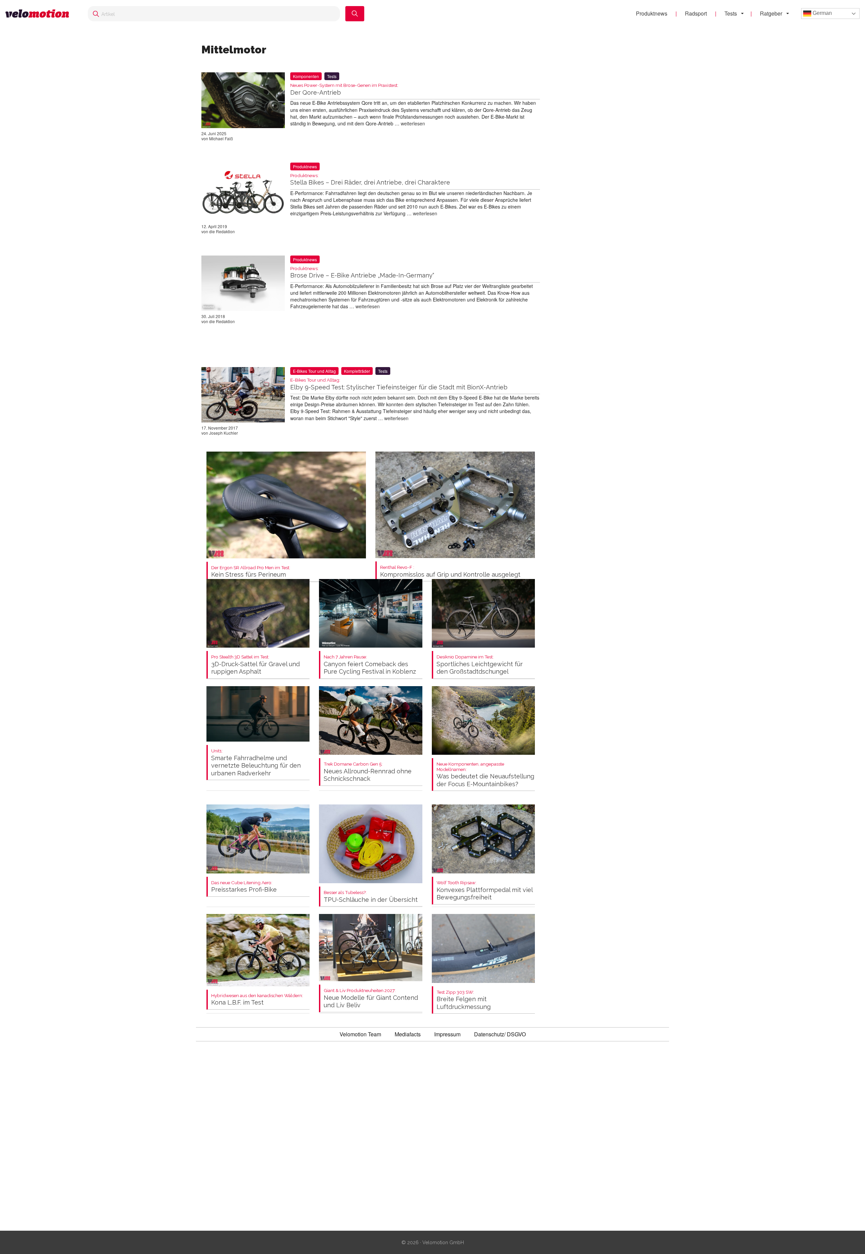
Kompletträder (357, 371)
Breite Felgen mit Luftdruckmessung (464, 1000)
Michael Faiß (221, 138)
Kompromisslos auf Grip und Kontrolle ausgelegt (450, 571)
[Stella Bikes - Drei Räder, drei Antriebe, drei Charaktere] (243, 193)
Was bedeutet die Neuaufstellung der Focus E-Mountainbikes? (485, 775)
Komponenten (306, 76)
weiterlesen (413, 123)
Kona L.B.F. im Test (257, 999)
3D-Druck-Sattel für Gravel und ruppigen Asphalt (255, 664)
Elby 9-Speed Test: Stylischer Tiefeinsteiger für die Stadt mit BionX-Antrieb (399, 384)
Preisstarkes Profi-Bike (244, 886)
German (821, 13)
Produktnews (651, 13)
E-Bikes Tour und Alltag (314, 371)
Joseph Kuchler (223, 433)
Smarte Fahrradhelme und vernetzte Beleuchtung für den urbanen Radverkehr (256, 762)
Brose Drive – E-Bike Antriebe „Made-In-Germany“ (362, 272)
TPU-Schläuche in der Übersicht (371, 896)
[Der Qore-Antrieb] (243, 101)
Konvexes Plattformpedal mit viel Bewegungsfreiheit (485, 890)
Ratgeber (771, 13)
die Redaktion (222, 231)
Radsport (696, 13)
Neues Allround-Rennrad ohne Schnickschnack (368, 772)
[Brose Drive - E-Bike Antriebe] (243, 285)
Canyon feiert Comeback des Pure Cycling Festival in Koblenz (370, 664)
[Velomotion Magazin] (39, 13)
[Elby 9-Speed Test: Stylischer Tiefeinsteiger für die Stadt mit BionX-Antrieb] (243, 396)
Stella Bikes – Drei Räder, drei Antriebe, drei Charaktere (370, 179)
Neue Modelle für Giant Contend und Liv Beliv (371, 998)
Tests (730, 13)
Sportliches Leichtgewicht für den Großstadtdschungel (480, 664)
